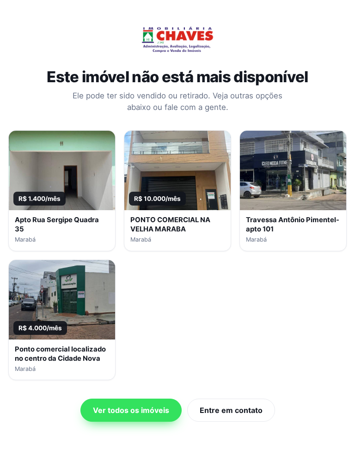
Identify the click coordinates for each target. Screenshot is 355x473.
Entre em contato (231, 410)
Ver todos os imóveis (131, 410)
